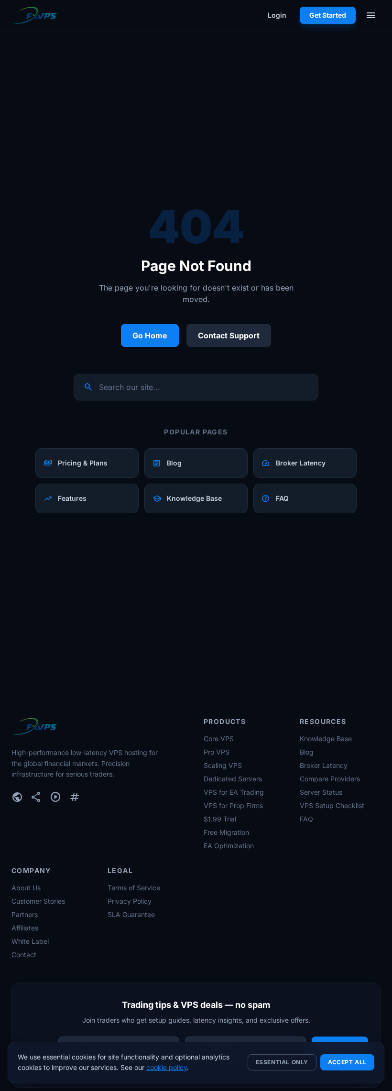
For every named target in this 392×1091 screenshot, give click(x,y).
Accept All (347, 1062)
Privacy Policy (130, 901)
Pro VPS (216, 752)
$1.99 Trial (220, 819)
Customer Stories (38, 901)
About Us (26, 888)
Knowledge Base (326, 739)
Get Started (327, 15)
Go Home (149, 335)
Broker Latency (324, 765)
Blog (307, 752)
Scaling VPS (223, 765)
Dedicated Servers (233, 779)
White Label (30, 941)
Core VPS (219, 739)
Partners (24, 914)
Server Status (321, 792)
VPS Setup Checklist (332, 805)
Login (277, 15)
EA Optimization (229, 846)
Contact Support (229, 335)
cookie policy (166, 1067)
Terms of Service (134, 888)
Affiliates (24, 928)
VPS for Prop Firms (233, 805)
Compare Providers (330, 779)
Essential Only (282, 1062)
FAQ (306, 819)
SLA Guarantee (131, 914)
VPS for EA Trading (234, 792)
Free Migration (226, 832)
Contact (23, 955)
